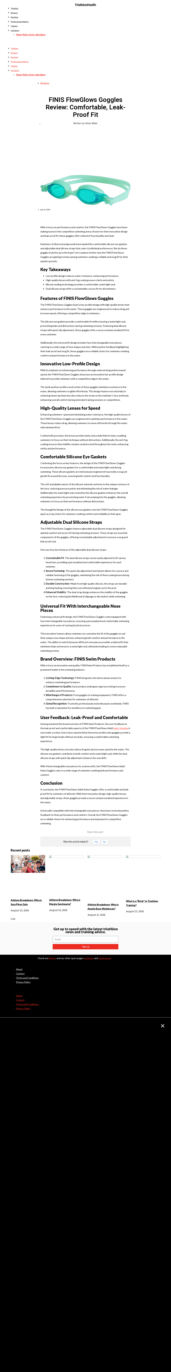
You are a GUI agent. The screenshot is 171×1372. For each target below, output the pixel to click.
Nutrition (14, 17)
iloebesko (89, 958)
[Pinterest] (159, 984)
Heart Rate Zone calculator (31, 34)
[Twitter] (153, 984)
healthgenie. (104, 958)
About (19, 969)
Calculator (15, 30)
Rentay (52, 958)
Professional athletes (20, 21)
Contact (20, 973)
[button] (85, 44)
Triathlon (14, 8)
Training (14, 26)
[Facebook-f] (147, 984)
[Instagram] (159, 988)
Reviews (14, 13)
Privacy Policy (23, 982)
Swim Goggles (120, 728)
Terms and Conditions (27, 977)
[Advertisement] (85, 153)
